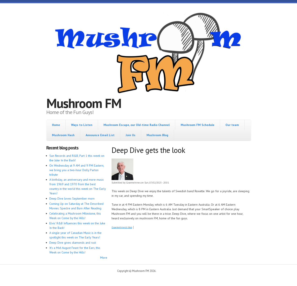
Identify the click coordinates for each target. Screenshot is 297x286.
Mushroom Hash (63, 135)
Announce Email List (100, 135)
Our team (232, 125)
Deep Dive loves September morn (72, 198)
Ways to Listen (81, 125)
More (103, 258)
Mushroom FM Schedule (197, 125)
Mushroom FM (83, 103)
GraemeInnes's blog (122, 227)
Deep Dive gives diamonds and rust (72, 243)
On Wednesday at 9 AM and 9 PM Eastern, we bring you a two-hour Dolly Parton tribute (76, 170)
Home (56, 125)
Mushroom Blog (157, 135)
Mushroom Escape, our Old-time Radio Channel (136, 125)
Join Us (130, 135)
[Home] (148, 53)
